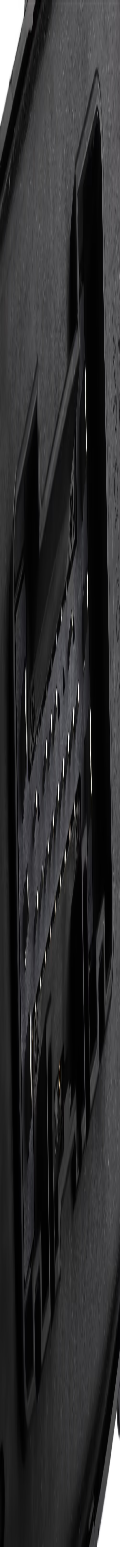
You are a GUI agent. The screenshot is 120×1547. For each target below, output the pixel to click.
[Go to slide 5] (10, 517)
